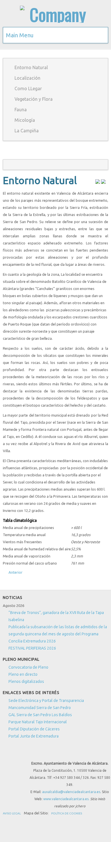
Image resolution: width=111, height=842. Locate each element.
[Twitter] (18, 752)
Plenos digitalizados (26, 681)
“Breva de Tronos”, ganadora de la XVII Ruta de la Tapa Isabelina (56, 616)
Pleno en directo (23, 674)
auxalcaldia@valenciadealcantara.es (71, 792)
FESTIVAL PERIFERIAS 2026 (32, 648)
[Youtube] (28, 752)
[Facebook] (7, 752)
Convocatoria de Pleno (28, 667)
